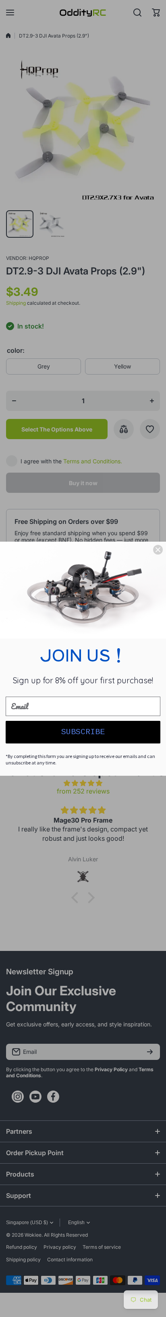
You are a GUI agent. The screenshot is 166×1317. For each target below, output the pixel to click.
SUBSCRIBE (83, 732)
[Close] (158, 550)
